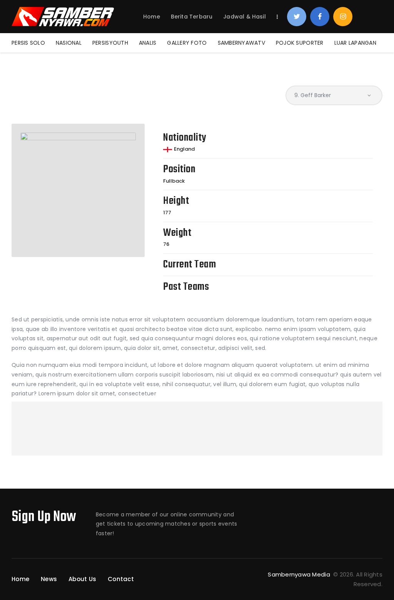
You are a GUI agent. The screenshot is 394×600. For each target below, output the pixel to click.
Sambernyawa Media (300, 574)
